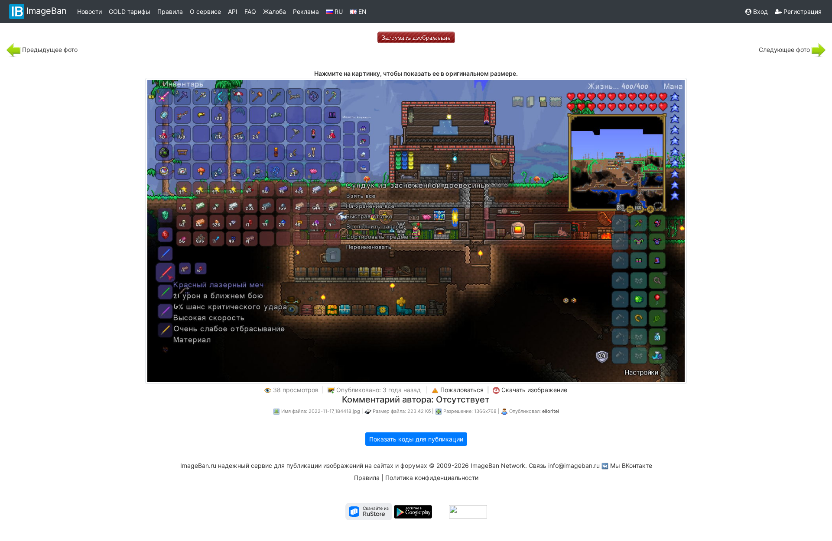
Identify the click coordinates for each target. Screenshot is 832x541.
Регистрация (802, 11)
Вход (759, 11)
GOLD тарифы (129, 11)
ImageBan (46, 11)
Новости (89, 11)
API (232, 11)
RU (338, 11)
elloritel (550, 411)
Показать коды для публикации (416, 439)
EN (362, 11)
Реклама (306, 11)
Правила (170, 11)
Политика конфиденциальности (431, 477)
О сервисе (205, 11)
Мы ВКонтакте (631, 465)
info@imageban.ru (574, 465)
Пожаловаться (462, 389)
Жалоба (274, 11)
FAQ (250, 11)
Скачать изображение (534, 389)
